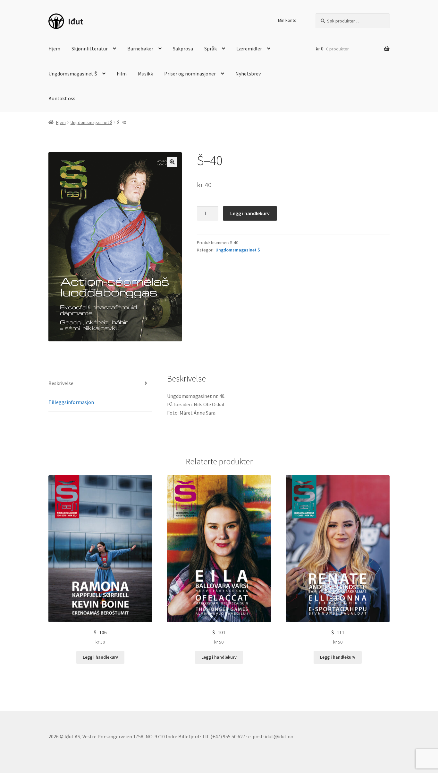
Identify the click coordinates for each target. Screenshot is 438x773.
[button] (172, 162)
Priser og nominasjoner (190, 73)
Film (122, 73)
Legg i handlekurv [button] (100, 657)
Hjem (54, 48)
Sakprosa (183, 48)
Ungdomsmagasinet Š (72, 73)
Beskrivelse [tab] (60, 383)
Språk (210, 48)
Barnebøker (140, 48)
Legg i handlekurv (250, 213)
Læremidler (249, 48)
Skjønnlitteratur (90, 48)
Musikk (145, 73)
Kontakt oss (61, 98)
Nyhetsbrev (248, 73)
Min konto (287, 20)
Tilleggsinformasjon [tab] (71, 402)
